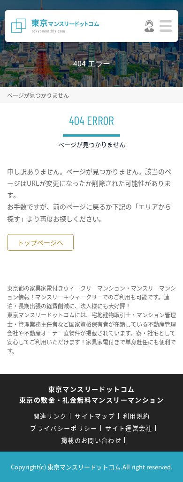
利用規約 (136, 416)
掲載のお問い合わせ (91, 440)
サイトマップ (95, 416)
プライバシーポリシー (63, 428)
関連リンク (50, 416)
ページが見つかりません (38, 95)
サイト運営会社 (128, 428)
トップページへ (40, 242)
